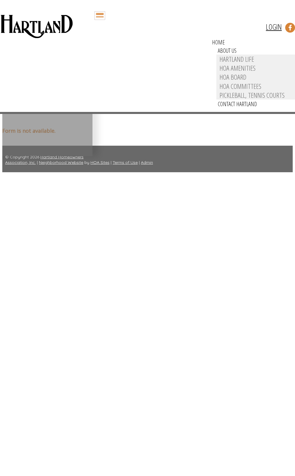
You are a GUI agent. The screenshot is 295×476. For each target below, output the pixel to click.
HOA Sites (99, 162)
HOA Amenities (238, 68)
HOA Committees (240, 86)
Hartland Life (237, 59)
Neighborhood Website (61, 162)
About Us (227, 51)
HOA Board (233, 77)
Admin (147, 162)
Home (218, 42)
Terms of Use (125, 162)
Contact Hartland (237, 104)
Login (274, 27)
